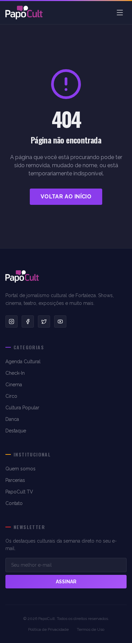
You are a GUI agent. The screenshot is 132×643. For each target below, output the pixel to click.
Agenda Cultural (23, 361)
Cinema (13, 384)
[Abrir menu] (120, 12)
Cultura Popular (22, 407)
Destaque (15, 430)
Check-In (15, 373)
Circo (11, 396)
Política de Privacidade (48, 629)
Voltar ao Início (66, 196)
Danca (12, 419)
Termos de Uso (90, 629)
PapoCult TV (19, 491)
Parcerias (15, 480)
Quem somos (20, 468)
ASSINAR (66, 581)
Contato (14, 503)
